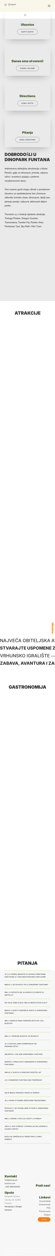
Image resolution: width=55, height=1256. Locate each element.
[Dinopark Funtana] (11, 4)
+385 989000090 (12, 1186)
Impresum (17, 1251)
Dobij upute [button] (27, 103)
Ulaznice (52, 628)
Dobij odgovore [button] (28, 140)
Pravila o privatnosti (29, 1251)
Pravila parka (44, 1211)
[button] (49, 6)
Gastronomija (44, 1204)
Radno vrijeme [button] (27, 68)
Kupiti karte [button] (27, 32)
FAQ (48, 1208)
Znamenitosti (44, 1201)
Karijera (47, 1214)
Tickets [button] (44, 1219)
